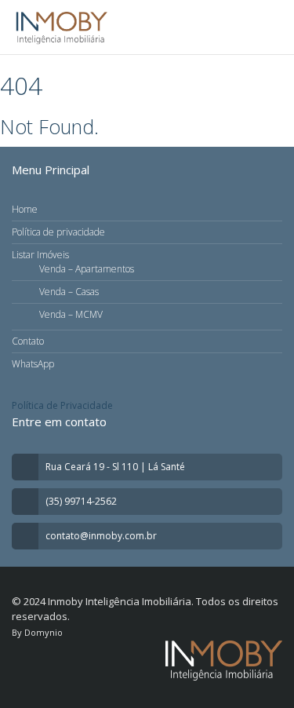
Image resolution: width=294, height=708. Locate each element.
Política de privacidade (58, 232)
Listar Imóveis (40, 254)
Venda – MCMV (71, 314)
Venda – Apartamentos (86, 269)
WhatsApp (33, 363)
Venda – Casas (69, 291)
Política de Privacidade (62, 405)
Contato (28, 341)
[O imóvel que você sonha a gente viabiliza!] (61, 27)
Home (25, 209)
